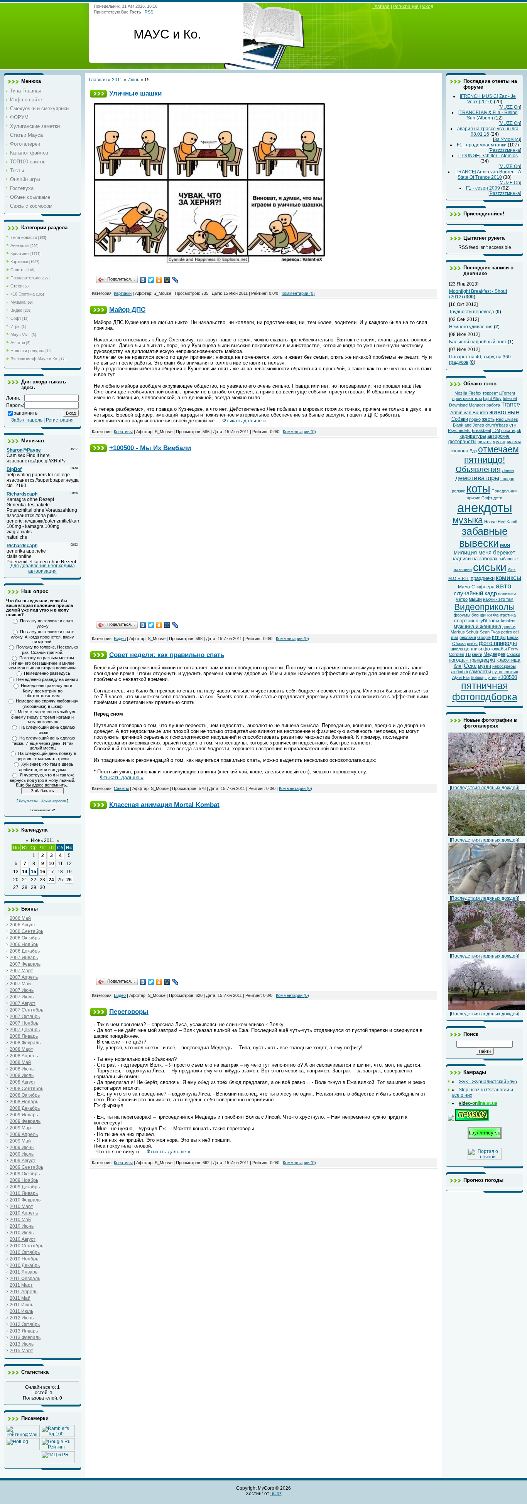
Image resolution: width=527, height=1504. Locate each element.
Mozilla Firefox (467, 393)
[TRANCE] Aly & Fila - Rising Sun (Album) (488, 115)
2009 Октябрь (25, 1173)
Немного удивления (471, 326)
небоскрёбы (504, 666)
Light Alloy (492, 398)
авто (504, 586)
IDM (496, 430)
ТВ (468, 654)
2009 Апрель (24, 1134)
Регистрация (60, 420)
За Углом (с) (507, 139)
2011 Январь (23, 1272)
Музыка (17, 302)
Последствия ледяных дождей (484, 787)
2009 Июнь (22, 1147)
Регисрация (406, 6)
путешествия (505, 671)
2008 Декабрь (25, 1108)
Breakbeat (481, 430)
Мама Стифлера (476, 587)
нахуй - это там (498, 599)
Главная (98, 79)
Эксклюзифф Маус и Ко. (34, 358)
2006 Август (22, 925)
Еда (473, 451)
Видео (16, 310)
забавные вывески (483, 537)
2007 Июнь (22, 990)
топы (493, 620)
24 (51, 879)
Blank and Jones (468, 425)
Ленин (508, 470)
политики (507, 594)
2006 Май (20, 918)
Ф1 (492, 660)
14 (24, 871)
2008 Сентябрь (26, 1088)
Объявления (478, 469)
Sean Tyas (490, 632)
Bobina (477, 677)
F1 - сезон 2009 (483, 188)
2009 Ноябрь (24, 1180)
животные (504, 412)
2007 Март (21, 970)
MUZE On (510, 107)
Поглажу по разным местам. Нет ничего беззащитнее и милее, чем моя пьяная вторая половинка (42, 662)
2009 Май (20, 1141)
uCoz (276, 1493)
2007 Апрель (24, 977)
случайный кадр (475, 593)
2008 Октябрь (25, 1095)
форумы (462, 615)
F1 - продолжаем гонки (482, 145)
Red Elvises (507, 419)
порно (475, 419)
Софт (15, 318)
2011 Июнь (21, 1304)
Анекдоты (19, 245)
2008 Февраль (25, 1042)
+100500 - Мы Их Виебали (150, 448)
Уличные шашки (135, 93)
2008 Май (20, 1062)
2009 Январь (24, 1114)
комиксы (508, 577)
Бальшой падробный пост (478, 341)
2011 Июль (21, 1311)
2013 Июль (22, 1344)
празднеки (483, 578)
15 (33, 871)
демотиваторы (477, 478)
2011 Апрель (23, 1291)
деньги (508, 626)
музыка (468, 520)
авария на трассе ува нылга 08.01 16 (488, 131)
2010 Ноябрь (24, 1259)
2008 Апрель (24, 1056)
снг (513, 425)
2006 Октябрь (25, 938)
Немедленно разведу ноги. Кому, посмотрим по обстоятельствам (47, 690)
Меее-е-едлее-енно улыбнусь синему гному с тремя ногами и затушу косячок (43, 716)
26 (69, 879)
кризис (473, 498)
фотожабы (495, 649)
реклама (467, 637)
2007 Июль (22, 997)
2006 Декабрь (25, 951)
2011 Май (20, 1298)
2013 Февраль (25, 1337)
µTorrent (507, 393)
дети (497, 498)
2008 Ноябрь (24, 1101)
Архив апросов (53, 801)
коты (478, 488)
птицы (499, 637)
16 (42, 871)
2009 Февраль (25, 1121)
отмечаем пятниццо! (491, 454)
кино (473, 620)
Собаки (459, 419)
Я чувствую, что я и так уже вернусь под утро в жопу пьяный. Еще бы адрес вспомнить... (42, 780)
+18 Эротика (22, 294)
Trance (510, 404)
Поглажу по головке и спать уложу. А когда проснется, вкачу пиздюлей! (42, 636)
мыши (475, 599)
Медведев (494, 654)
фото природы (498, 643)
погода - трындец (469, 660)
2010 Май (20, 1219)
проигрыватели (467, 398)
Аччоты (17, 342)
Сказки (513, 654)
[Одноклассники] (159, 280)
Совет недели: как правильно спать (166, 655)
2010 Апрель (24, 1213)
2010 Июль (22, 1232)
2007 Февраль (25, 964)
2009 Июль (22, 1154)
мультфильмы (507, 441)
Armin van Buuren (469, 412)
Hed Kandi (507, 521)
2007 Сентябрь (26, 1010)
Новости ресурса (27, 350)
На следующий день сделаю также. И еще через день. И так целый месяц (43, 743)
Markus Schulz (465, 632)
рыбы (472, 643)
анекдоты (484, 508)
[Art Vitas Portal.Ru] (58, 1461)
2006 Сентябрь (26, 931)
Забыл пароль (26, 420)
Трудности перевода (471, 311)
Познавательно (25, 278)
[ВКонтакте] (143, 280)
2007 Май (20, 983)
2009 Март (21, 1128)
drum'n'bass (496, 425)
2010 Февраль (25, 1200)
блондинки (481, 615)
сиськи (490, 567)
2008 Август (22, 1082)
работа (493, 405)
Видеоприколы (484, 607)
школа (457, 649)
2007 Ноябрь (24, 1023)
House (490, 521)
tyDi (483, 620)
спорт (460, 620)
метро (462, 599)
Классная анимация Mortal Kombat (164, 804)
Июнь (133, 79)
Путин (491, 677)
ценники (473, 649)
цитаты (485, 441)
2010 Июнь (22, 1226)
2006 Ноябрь (24, 944)
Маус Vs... (20, 334)
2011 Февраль (25, 1278)
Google (484, 637)
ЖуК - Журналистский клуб (488, 1081)
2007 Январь (24, 957)
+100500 (507, 677)
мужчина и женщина (477, 626)
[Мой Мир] (167, 280)
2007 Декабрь (25, 1029)
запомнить (25, 413)
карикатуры (472, 436)
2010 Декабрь (25, 1265)
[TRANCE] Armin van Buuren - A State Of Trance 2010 (487, 174)
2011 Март (21, 1285)
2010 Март (21, 1206)
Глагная (381, 6)
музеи (484, 666)
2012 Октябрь (25, 1324)
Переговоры (129, 1011)
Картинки (19, 261)
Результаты (28, 801)
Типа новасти (23, 237)
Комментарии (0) (298, 293)
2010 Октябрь (25, 1252)
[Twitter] (151, 280)
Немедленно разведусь (47, 673)
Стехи (16, 286)
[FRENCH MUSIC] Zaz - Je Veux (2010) (488, 99)
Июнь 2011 (42, 840)
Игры (15, 326)
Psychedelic (459, 430)
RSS (149, 12)
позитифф (511, 430)
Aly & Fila (461, 677)
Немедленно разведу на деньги (47, 679)
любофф (459, 671)
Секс (470, 666)
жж (453, 451)
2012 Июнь (22, 1318)
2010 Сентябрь (26, 1246)
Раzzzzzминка (505, 150)
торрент (490, 393)
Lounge (507, 478)
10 (51, 863)
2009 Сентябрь (26, 1167)
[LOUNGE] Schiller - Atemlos (488, 155)
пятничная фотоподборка (484, 691)
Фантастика (504, 615)
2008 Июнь (22, 1069)
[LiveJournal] (175, 280)
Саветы (17, 269)
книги (477, 654)
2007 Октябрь (25, 1016)
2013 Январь (24, 1331)
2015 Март (21, 1350)
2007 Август (22, 1003)
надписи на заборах (474, 558)
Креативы (19, 253)
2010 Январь (24, 1193)
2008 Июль (22, 1075)
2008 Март (21, 1049)
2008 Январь (24, 1036)
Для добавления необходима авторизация (42, 568)
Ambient (507, 620)
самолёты (480, 671)
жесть (488, 419)
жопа (462, 451)
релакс (458, 491)
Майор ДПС (127, 309)
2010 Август (22, 1239)
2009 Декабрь (25, 1187)
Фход (427, 6)
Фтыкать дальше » (244, 420)
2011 (117, 79)
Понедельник (504, 491)
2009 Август (22, 1160)
